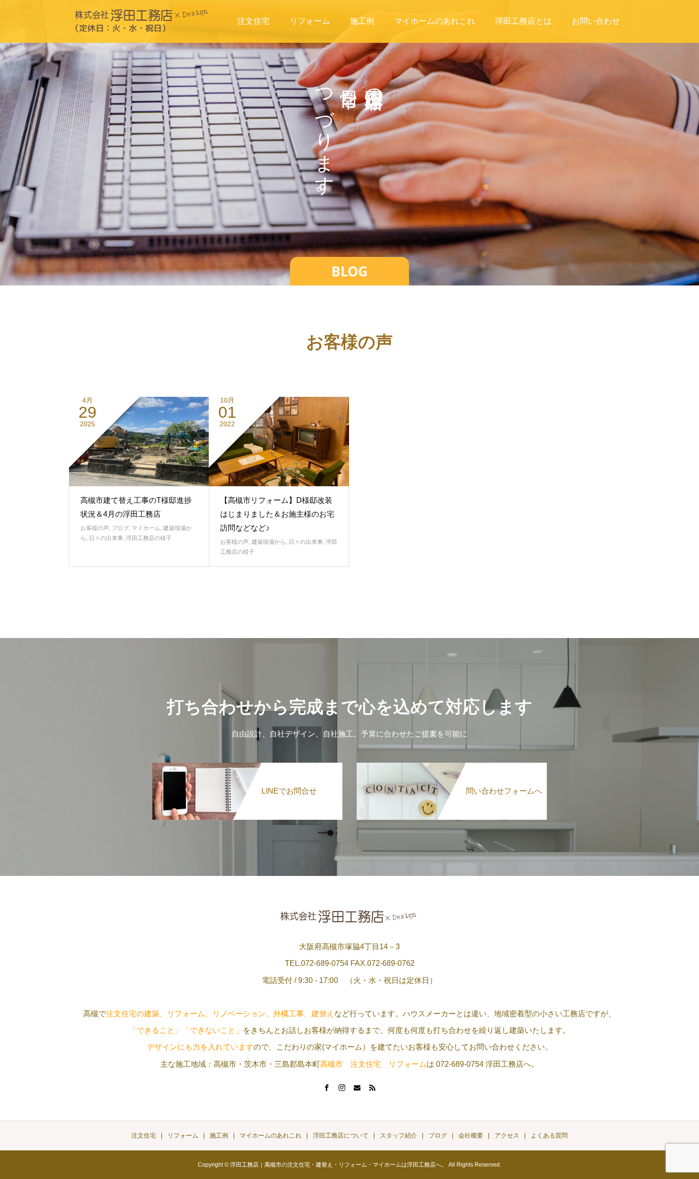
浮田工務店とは (523, 21)
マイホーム (146, 528)
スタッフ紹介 (398, 1135)
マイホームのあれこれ (434, 21)
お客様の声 (94, 528)
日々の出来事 (106, 538)
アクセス (507, 1135)
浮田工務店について (341, 1135)
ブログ (120, 528)
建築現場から (269, 542)
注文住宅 (253, 21)
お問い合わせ (596, 21)
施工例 (362, 21)
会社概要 (470, 1135)
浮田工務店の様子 (149, 538)
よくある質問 (549, 1135)
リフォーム (310, 21)
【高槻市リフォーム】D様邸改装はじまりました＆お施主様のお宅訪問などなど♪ (277, 514)
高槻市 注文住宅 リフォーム (373, 1064)
